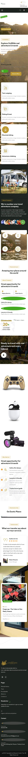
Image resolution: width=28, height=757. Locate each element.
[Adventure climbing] (5, 150)
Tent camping (6, 93)
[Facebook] (2, 677)
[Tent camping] (5, 87)
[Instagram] (5, 677)
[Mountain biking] (5, 129)
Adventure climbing (9, 156)
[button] (26, 517)
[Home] (3, 4)
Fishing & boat (7, 114)
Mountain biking (7, 135)
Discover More (16, 73)
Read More (5, 619)
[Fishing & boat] (5, 108)
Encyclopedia (7, 601)
